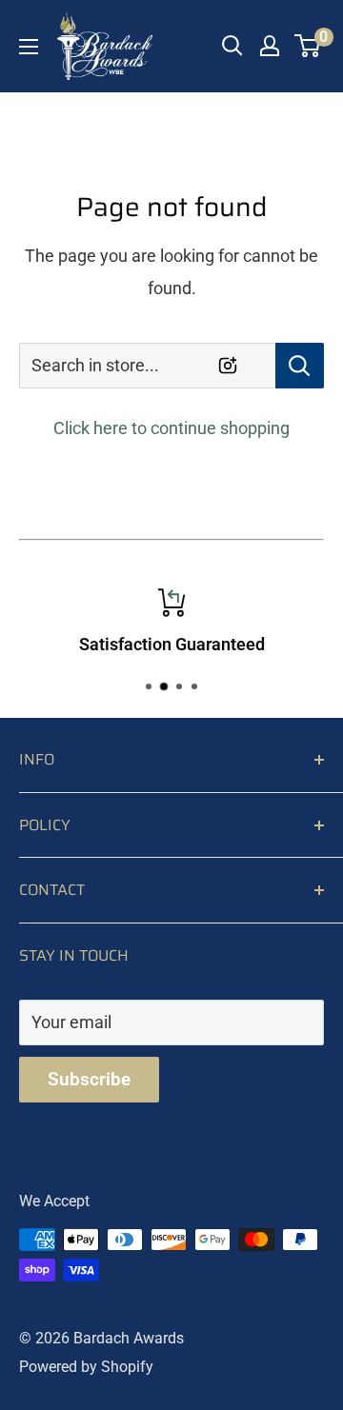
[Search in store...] (299, 365)
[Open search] (232, 45)
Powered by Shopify (86, 1367)
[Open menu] (28, 46)
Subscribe (89, 1079)
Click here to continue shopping (171, 428)
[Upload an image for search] (227, 365)
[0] (308, 45)
